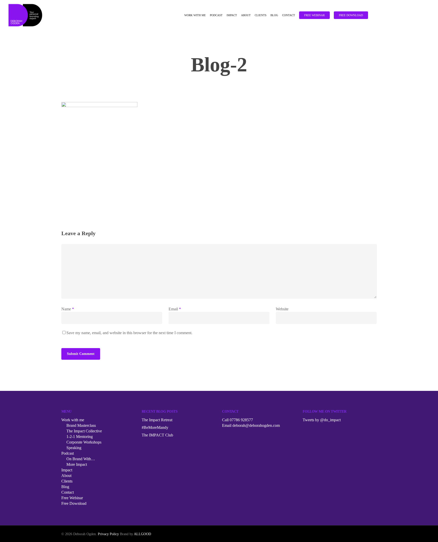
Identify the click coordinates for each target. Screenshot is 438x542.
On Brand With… (80, 459)
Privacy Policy (108, 534)
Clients (260, 15)
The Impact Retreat (157, 420)
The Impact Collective (84, 431)
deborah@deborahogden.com (256, 425)
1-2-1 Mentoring (79, 436)
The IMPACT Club (157, 435)
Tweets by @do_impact (322, 420)
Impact (232, 15)
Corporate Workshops (83, 442)
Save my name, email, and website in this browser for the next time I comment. (129, 333)
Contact (288, 15)
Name (67, 309)
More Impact (76, 464)
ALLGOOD (142, 534)
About (246, 15)
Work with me (195, 15)
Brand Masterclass (81, 425)
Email (175, 309)
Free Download (351, 15)
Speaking (73, 448)
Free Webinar (314, 15)
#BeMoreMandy (155, 427)
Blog (274, 15)
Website (282, 309)
